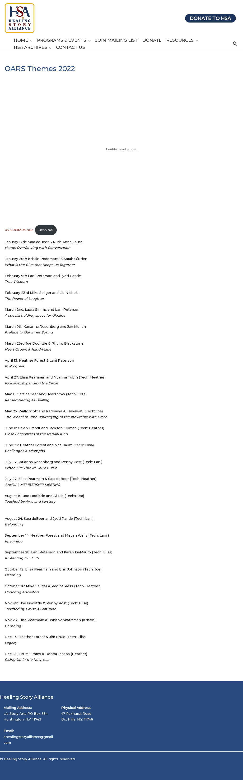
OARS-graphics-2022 (19, 230)
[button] (30, 40)
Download (46, 230)
